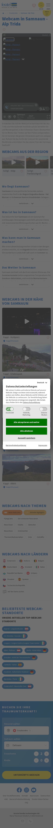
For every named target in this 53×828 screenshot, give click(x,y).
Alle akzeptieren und (26, 422)
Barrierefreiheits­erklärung (16, 445)
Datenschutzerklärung (31, 402)
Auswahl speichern (26, 438)
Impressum (42, 445)
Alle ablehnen (26, 431)
